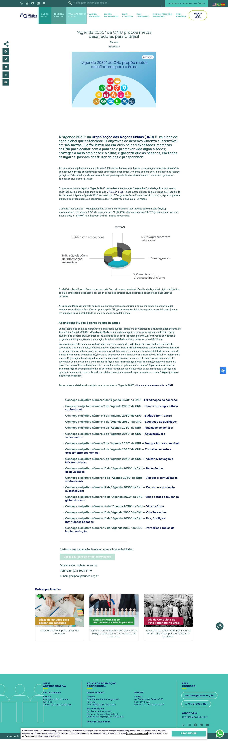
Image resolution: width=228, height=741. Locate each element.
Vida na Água (155, 506)
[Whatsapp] (21, 3)
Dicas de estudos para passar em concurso (59, 632)
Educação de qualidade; (161, 421)
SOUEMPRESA (181, 15)
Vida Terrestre (156, 512)
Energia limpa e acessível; (162, 443)
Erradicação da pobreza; (161, 400)
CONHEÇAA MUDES (58, 15)
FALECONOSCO (127, 15)
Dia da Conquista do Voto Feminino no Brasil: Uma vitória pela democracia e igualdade (168, 633)
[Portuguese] (219, 4)
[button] (6, 51)
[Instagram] (27, 3)
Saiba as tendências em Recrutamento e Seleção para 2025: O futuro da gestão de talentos (114, 633)
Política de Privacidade (137, 733)
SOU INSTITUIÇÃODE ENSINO (162, 15)
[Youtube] (44, 3)
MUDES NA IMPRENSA (111, 15)
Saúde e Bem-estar (158, 415)
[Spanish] (223, 4)
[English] (214, 4)
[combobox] (114, 3)
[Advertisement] (114, 121)
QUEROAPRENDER (94, 15)
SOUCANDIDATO (143, 15)
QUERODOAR (45, 15)
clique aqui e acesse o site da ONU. (154, 385)
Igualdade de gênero (158, 427)
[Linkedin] (38, 3)
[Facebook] (32, 3)
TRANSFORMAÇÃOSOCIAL (78, 15)
